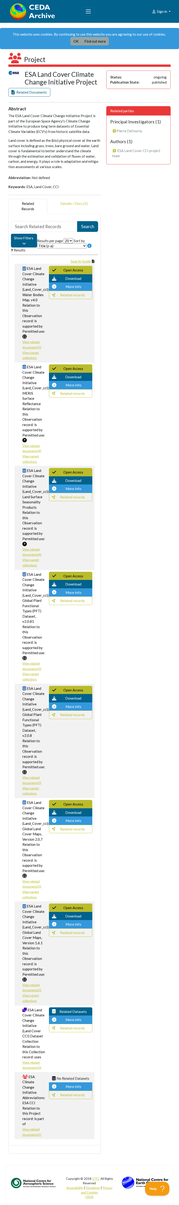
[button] (29, 92)
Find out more (95, 41)
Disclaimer (93, 1188)
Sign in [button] (162, 11)
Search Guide (81, 261)
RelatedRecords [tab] (27, 206)
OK (76, 41)
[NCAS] (33, 1183)
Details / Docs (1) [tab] (74, 203)
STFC (96, 1179)
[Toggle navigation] (88, 11)
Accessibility (74, 1188)
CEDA (89, 1197)
